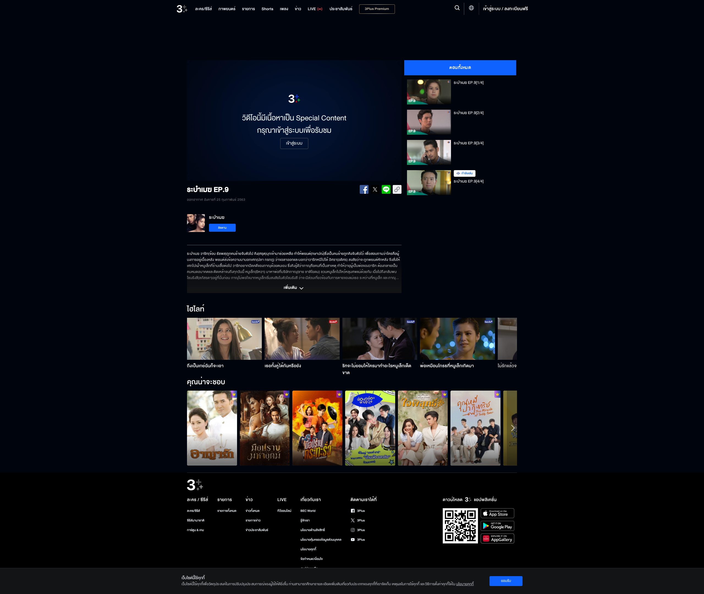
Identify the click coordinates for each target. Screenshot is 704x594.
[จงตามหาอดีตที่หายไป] (423, 428)
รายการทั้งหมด (226, 510)
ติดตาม (222, 227)
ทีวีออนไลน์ (284, 510)
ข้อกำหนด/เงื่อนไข (312, 559)
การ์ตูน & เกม (195, 530)
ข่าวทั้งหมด (253, 510)
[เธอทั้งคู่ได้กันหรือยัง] (302, 339)
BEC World (308, 510)
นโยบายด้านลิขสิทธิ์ (313, 530)
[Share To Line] (386, 189)
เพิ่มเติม (291, 288)
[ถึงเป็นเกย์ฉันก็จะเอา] (224, 339)
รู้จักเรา (305, 520)
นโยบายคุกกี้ (308, 549)
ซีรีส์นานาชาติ (195, 520)
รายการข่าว (253, 520)
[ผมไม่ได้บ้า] (317, 428)
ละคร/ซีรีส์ (193, 510)
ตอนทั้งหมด (460, 67)
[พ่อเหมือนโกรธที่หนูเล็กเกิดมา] (457, 339)
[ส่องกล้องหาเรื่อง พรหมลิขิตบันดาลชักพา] (370, 428)
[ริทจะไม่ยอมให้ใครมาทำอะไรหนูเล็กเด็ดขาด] (379, 339)
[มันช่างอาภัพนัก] (212, 428)
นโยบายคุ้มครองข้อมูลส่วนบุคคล (321, 539)
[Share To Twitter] (375, 189)
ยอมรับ (506, 581)
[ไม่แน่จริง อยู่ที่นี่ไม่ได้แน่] (265, 428)
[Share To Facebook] (364, 189)
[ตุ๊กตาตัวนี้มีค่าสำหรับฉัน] (475, 428)
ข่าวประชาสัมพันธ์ (257, 530)
